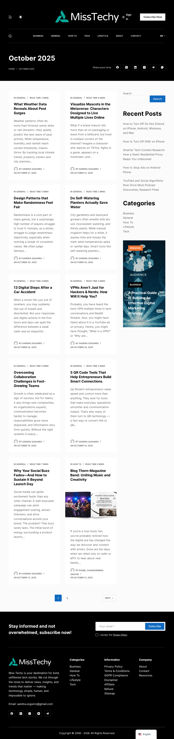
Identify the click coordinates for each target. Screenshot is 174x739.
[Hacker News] (144, 67)
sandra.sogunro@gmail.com (35, 704)
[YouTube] (39, 713)
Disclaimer (111, 680)
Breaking (135, 248)
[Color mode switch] (20, 17)
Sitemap (109, 693)
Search (127, 93)
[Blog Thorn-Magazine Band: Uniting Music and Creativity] (91, 504)
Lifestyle (103, 36)
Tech (87, 36)
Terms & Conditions (116, 671)
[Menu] (10, 17)
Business (38, 36)
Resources (145, 675)
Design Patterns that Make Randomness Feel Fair (33, 202)
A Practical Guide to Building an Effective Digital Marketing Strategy (142, 303)
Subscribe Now (152, 17)
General (55, 36)
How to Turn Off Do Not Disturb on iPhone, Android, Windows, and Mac (143, 128)
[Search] (10, 36)
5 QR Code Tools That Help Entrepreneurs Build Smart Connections (90, 376)
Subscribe (155, 626)
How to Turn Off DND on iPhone (143, 141)
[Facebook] (117, 67)
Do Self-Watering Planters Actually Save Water (89, 202)
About (119, 36)
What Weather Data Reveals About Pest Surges (30, 108)
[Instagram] (30, 713)
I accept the (113, 634)
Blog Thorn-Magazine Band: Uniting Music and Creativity (90, 475)
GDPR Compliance (116, 675)
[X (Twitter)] (126, 67)
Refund (108, 689)
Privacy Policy (120, 634)
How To (72, 36)
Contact (136, 36)
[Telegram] (153, 67)
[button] (162, 36)
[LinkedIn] (135, 67)
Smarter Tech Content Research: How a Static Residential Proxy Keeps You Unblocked (144, 154)
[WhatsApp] (162, 67)
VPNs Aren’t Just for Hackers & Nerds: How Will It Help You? (88, 291)
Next (108, 598)
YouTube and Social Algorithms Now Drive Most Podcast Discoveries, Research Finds (143, 185)
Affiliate (109, 684)
